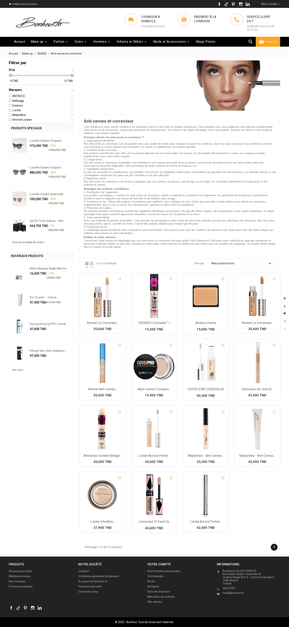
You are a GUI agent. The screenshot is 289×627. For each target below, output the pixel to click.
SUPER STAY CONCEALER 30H (206, 389)
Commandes (155, 576)
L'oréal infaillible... (102, 521)
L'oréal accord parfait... (154, 456)
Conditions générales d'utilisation (98, 576)
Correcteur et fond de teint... (154, 522)
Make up (39, 41)
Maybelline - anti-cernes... (206, 456)
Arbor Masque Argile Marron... (49, 268)
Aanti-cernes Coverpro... (154, 389)
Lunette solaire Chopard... (46, 140)
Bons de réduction (158, 591)
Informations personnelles (163, 571)
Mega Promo (205, 41)
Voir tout (18, 370)
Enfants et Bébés (132, 41)
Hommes (102, 41)
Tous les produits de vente (29, 242)
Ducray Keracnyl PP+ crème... (49, 324)
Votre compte (159, 564)
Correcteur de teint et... (257, 389)
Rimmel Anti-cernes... (102, 389)
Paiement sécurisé (89, 586)
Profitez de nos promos (24, 4)
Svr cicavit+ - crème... (44, 297)
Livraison (83, 571)
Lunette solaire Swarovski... (47, 194)
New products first (242, 263)
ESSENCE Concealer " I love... (154, 323)
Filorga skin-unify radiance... (48, 350)
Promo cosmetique (21, 586)
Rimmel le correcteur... (102, 323)
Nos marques (17, 581)
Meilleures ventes (20, 576)
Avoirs (151, 581)
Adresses (153, 586)
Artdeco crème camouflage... (205, 323)
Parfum (61, 41)
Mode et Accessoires (171, 41)
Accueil (19, 41)
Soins (81, 41)
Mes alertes (154, 601)
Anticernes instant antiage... (102, 456)
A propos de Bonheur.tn (92, 581)
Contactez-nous (88, 591)
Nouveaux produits (20, 571)
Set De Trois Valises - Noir (47, 221)
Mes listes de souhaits (161, 596)
